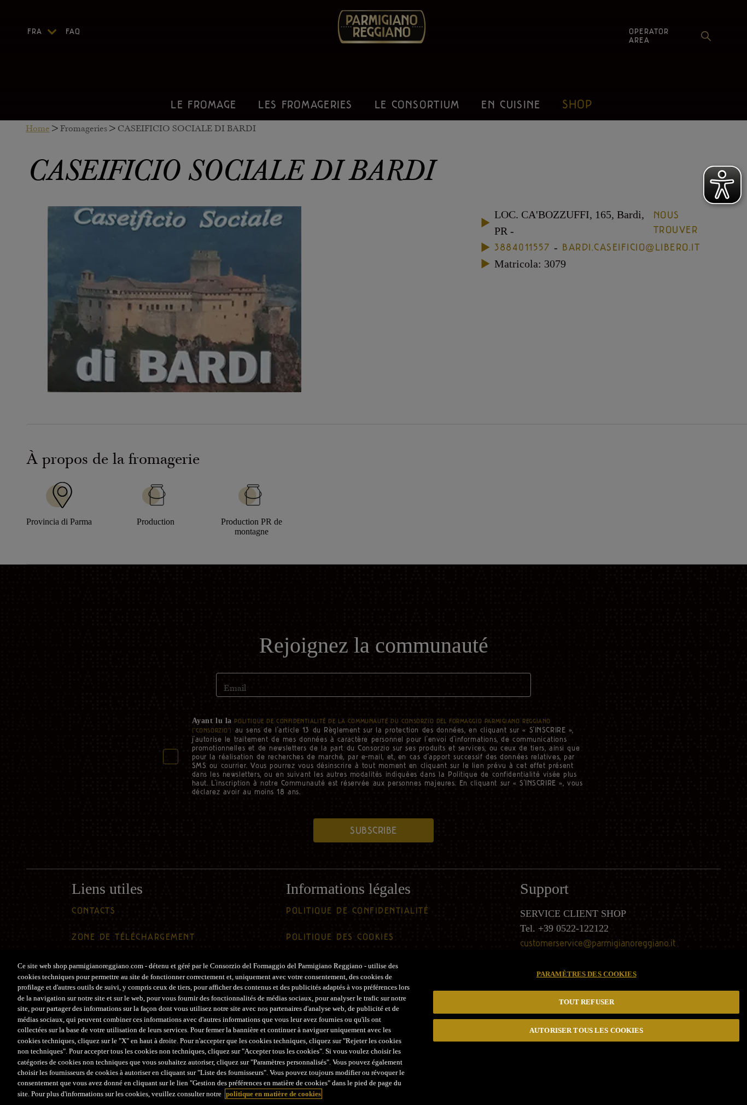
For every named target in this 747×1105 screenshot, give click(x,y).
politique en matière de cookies (273, 1094)
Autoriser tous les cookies (586, 1030)
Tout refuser (587, 1002)
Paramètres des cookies (586, 974)
